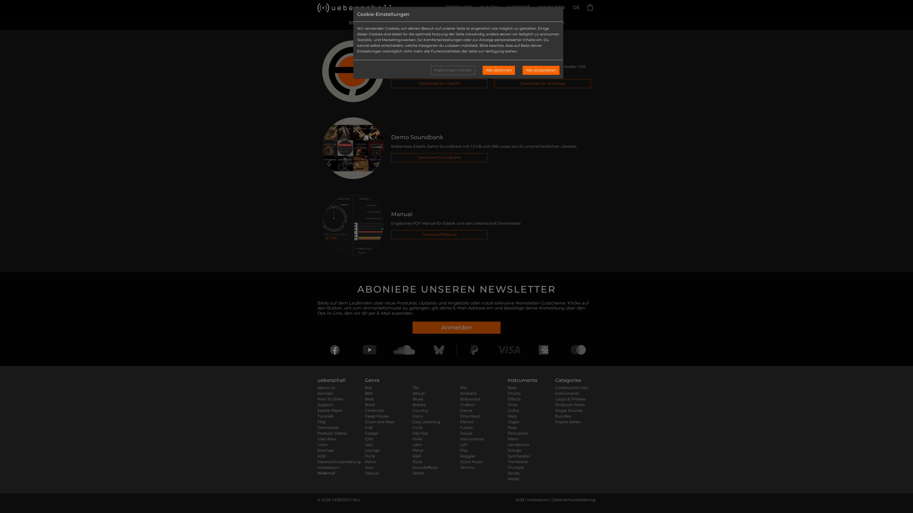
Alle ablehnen (499, 70)
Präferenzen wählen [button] (453, 70)
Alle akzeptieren (541, 70)
